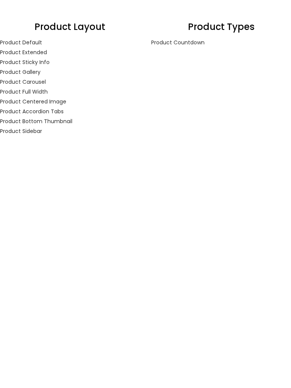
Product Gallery (20, 72)
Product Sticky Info (25, 62)
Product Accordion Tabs (32, 111)
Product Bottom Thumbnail (36, 121)
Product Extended (23, 52)
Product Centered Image (33, 101)
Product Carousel (23, 82)
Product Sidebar (21, 131)
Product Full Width (24, 91)
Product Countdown (178, 42)
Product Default (21, 42)
